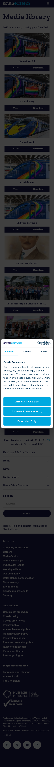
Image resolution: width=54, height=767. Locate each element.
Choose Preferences (25, 411)
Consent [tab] (9, 351)
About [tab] (44, 351)
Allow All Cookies (27, 401)
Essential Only (27, 421)
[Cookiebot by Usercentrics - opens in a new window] (38, 343)
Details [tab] (27, 351)
